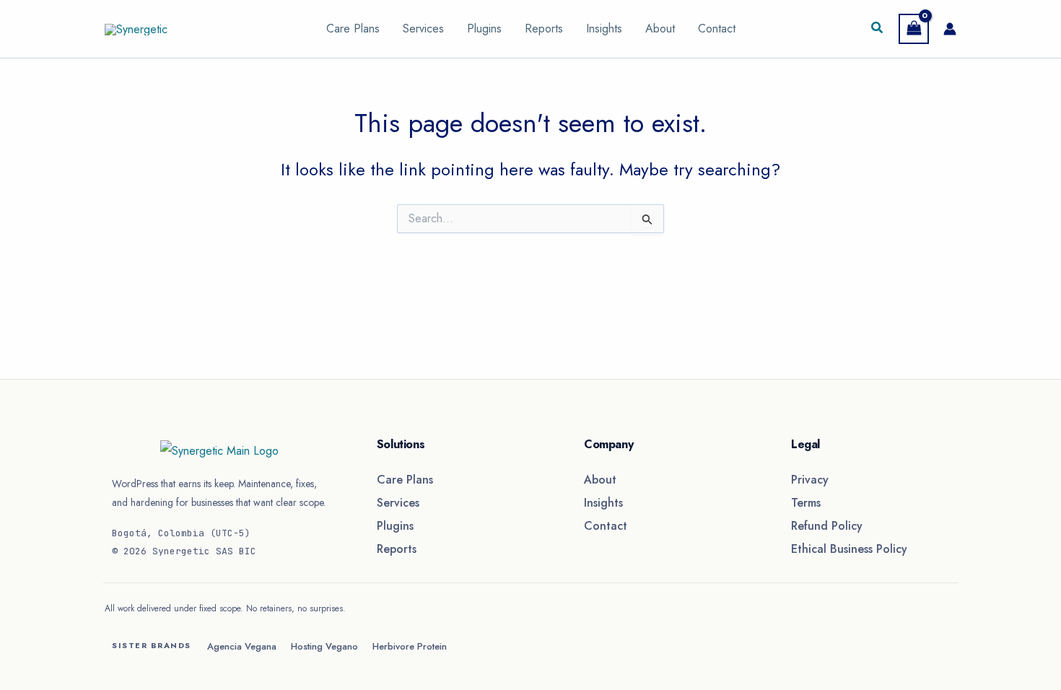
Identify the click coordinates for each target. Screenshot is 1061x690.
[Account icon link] (949, 28)
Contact (716, 28)
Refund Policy (827, 526)
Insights (604, 28)
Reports (544, 28)
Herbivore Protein (409, 646)
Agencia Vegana (241, 646)
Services (423, 28)
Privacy (810, 479)
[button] (877, 29)
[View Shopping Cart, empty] (914, 28)
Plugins (484, 28)
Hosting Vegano (324, 646)
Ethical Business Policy (849, 549)
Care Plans (353, 28)
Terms (806, 502)
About (660, 28)
